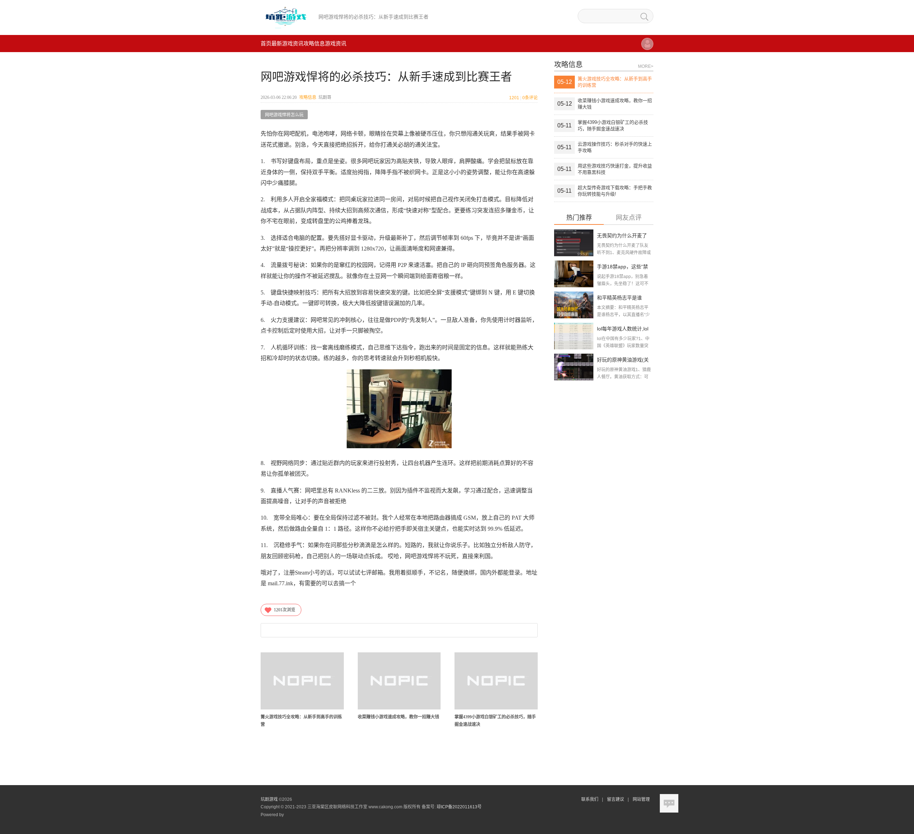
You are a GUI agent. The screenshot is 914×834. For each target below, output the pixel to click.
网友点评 (629, 217)
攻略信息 (314, 43)
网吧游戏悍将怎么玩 (284, 114)
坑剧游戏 (269, 799)
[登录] (647, 47)
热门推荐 (579, 217)
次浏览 (284, 609)
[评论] (669, 803)
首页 (266, 43)
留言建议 (615, 799)
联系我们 (589, 799)
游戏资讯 (335, 43)
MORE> (645, 66)
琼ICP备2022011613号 (459, 806)
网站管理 (641, 799)
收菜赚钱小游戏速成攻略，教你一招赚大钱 (398, 716)
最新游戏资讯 (287, 43)
